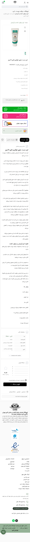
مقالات (28, 461)
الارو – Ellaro (9, 336)
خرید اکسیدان (26, 479)
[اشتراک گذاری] (25, 31)
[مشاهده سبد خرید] (3, 2)
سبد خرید (12, 466)
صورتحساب (12, 468)
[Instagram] (16, 520)
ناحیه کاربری (12, 462)
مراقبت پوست (19, 11)
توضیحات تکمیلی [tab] (11, 140)
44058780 (20, 505)
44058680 (20, 502)
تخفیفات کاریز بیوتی (25, 466)
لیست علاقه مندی (11, 464)
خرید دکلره (27, 482)
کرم (14, 11)
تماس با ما (27, 471)
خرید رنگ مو (26, 477)
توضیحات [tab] (23, 140)
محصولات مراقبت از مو (24, 484)
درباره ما (27, 468)
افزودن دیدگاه (16, 384)
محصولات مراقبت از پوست (23, 488)
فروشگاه (26, 11)
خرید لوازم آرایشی (25, 486)
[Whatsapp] (13, 520)
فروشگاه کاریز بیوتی (25, 464)
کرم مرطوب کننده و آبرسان (21, 14)
